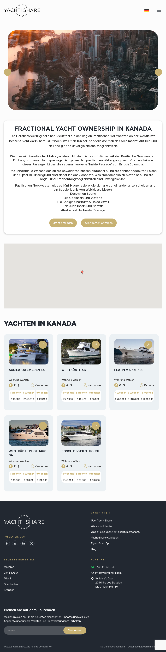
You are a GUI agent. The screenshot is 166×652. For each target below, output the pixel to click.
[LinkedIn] (23, 543)
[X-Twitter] (32, 543)
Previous (7, 72)
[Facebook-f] (7, 543)
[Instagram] (15, 543)
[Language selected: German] (149, 10)
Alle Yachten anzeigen (99, 222)
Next (158, 72)
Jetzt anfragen (63, 222)
